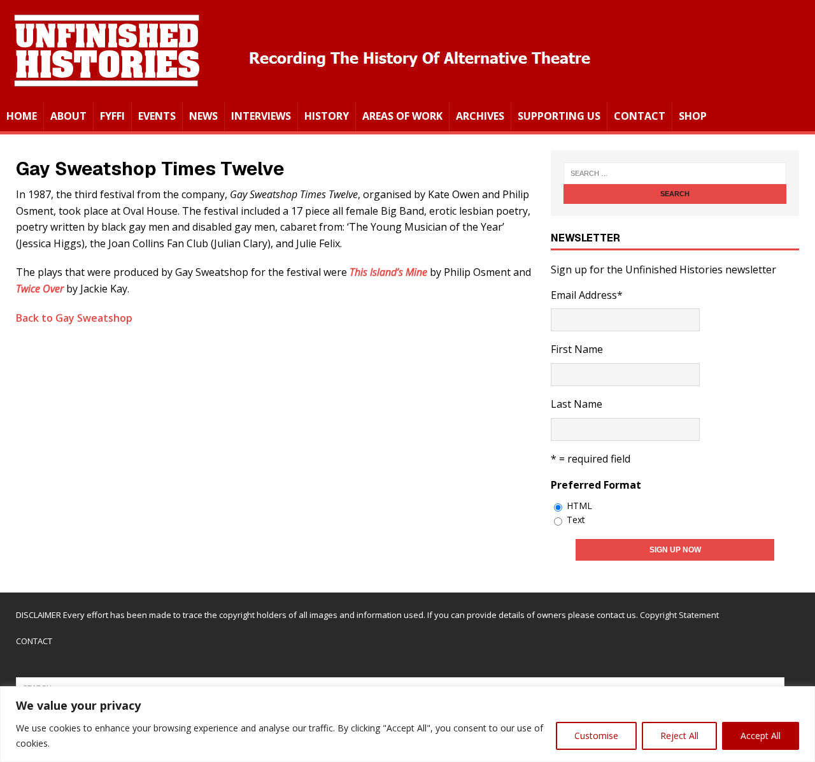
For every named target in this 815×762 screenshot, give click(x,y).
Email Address (587, 295)
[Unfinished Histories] (301, 93)
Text (576, 520)
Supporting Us (559, 116)
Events (157, 116)
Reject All (679, 736)
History (326, 116)
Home (21, 116)
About (68, 116)
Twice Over (40, 289)
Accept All (761, 736)
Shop (693, 116)
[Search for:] (674, 173)
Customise (596, 736)
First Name (577, 349)
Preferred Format (596, 485)
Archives (480, 116)
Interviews (261, 116)
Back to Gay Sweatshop (74, 318)
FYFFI (112, 116)
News (203, 116)
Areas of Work (402, 116)
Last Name (576, 404)
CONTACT (34, 641)
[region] (407, 724)
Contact (639, 116)
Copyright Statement (679, 615)
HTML (579, 506)
